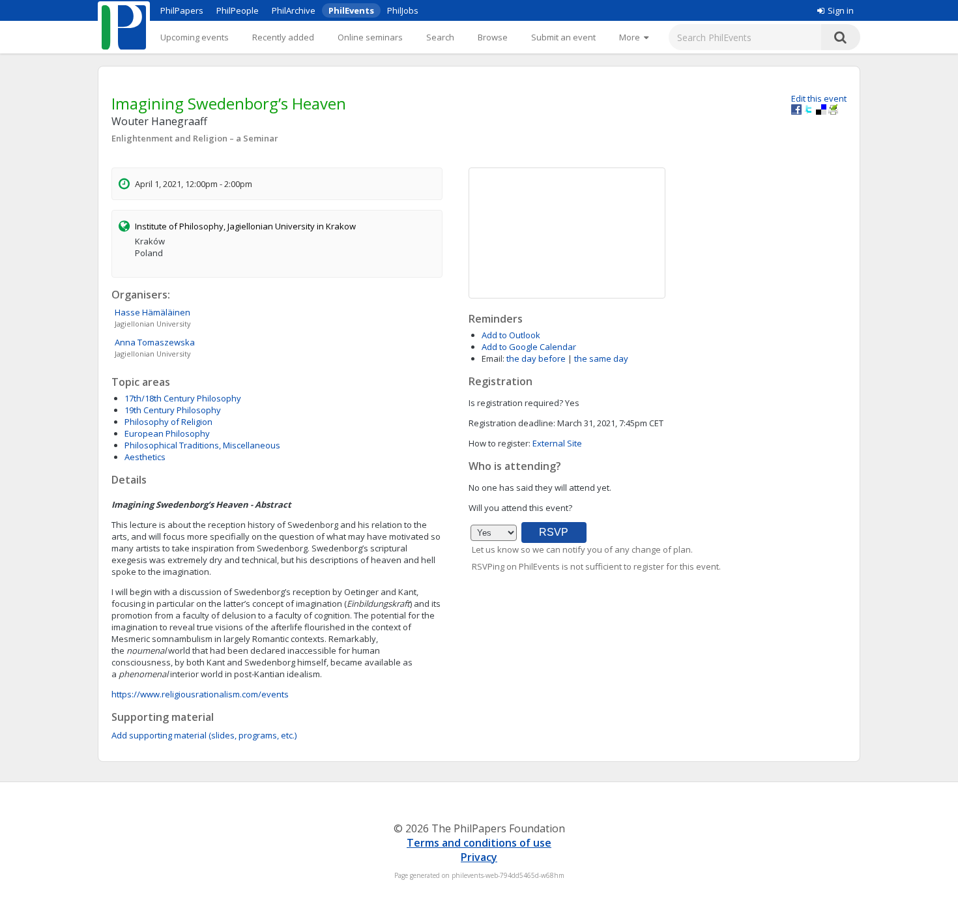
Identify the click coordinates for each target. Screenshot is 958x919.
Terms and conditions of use (479, 843)
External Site (557, 443)
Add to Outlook (511, 335)
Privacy (479, 857)
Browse (493, 37)
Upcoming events (194, 37)
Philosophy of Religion (168, 422)
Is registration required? (516, 403)
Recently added (283, 37)
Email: (493, 358)
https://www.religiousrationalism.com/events (200, 694)
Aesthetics (145, 457)
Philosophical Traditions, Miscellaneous (202, 445)
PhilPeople (237, 10)
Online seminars (370, 37)
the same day (601, 358)
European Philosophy (167, 433)
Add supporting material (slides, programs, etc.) (204, 735)
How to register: (499, 443)
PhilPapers (181, 10)
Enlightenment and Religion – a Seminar (194, 138)
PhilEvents (351, 10)
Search (440, 37)
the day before (536, 358)
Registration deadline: (512, 423)
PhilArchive (293, 10)
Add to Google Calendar (529, 347)
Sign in (841, 10)
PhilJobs (402, 10)
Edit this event (819, 98)
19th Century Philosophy (172, 410)
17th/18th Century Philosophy (182, 398)
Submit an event (563, 37)
